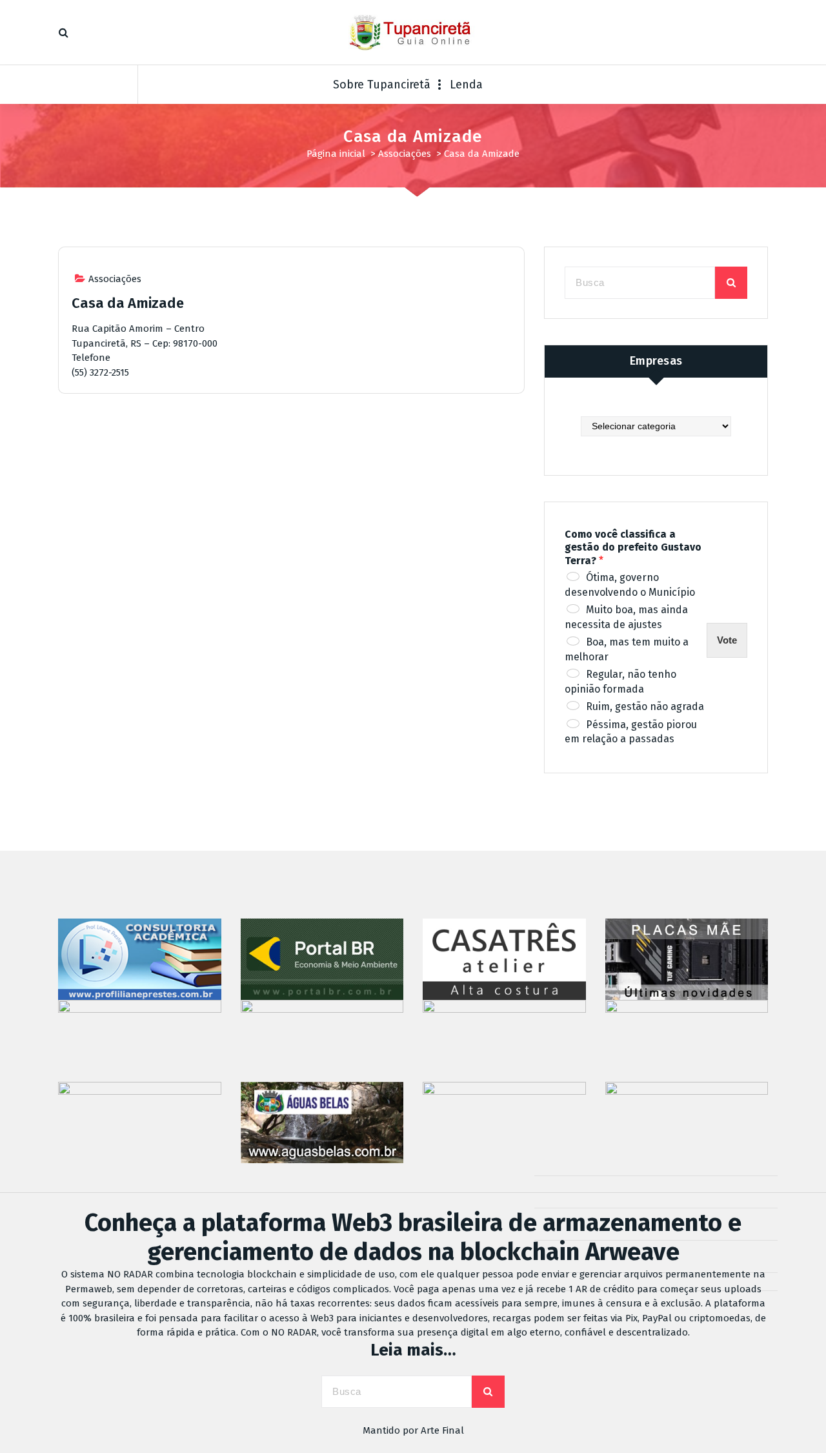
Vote (727, 640)
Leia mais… (413, 1350)
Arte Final (442, 1430)
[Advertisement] (291, 515)
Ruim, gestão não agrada (645, 706)
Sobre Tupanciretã (381, 84)
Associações (404, 153)
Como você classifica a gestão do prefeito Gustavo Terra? (633, 547)
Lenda (466, 84)
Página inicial (336, 153)
